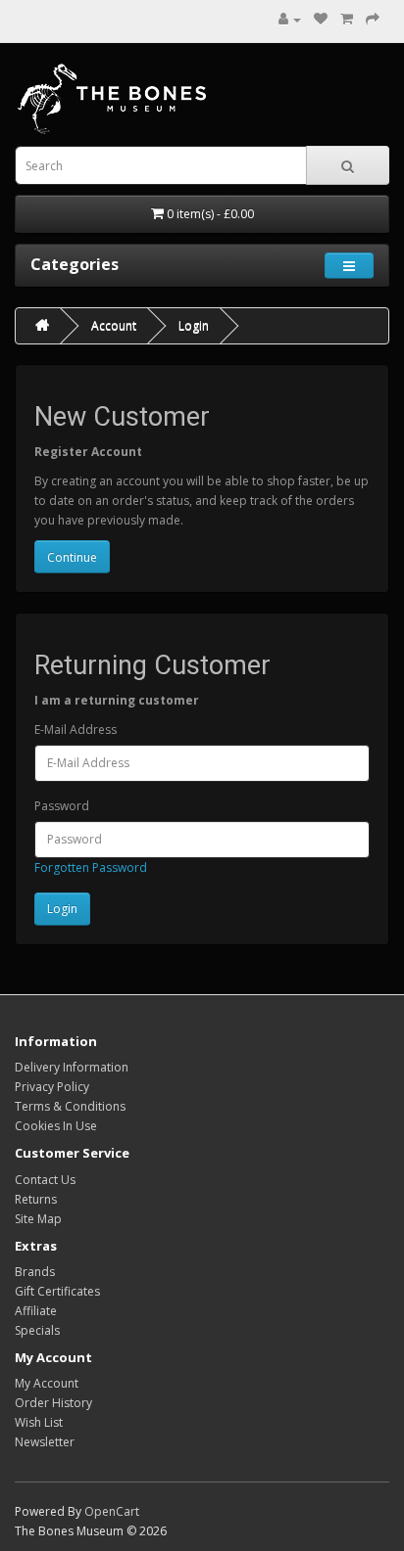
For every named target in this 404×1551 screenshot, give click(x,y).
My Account (46, 1383)
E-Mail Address (75, 729)
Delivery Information (71, 1067)
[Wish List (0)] (321, 19)
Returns (36, 1199)
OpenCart (111, 1511)
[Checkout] (372, 19)
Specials (37, 1330)
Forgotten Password (90, 867)
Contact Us (45, 1179)
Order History (53, 1402)
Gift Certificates (57, 1291)
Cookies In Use (56, 1126)
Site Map (38, 1218)
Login (193, 325)
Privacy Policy (52, 1086)
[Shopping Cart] (346, 19)
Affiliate (36, 1310)
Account (113, 325)
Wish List (39, 1422)
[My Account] (289, 19)
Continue (72, 557)
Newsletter (45, 1442)
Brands (35, 1271)
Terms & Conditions (70, 1106)
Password (61, 806)
